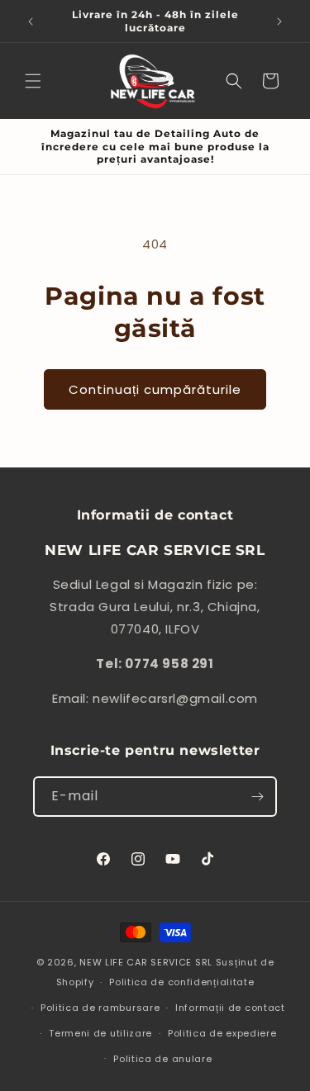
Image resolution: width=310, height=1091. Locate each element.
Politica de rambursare (100, 1007)
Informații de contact (230, 1007)
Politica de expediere (222, 1033)
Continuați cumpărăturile (155, 389)
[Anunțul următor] (279, 21)
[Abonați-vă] (257, 796)
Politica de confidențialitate (181, 982)
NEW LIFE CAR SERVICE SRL (145, 962)
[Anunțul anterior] (30, 21)
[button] (33, 81)
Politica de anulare (162, 1058)
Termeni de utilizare (100, 1033)
